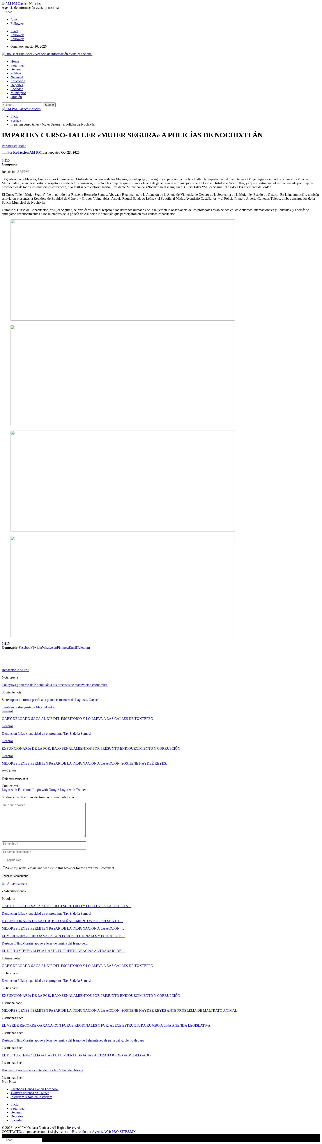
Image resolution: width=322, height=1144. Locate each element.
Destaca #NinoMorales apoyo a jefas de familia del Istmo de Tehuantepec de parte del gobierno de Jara (73, 1040)
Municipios (18, 93)
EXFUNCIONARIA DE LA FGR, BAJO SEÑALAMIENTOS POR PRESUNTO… (62, 921)
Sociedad (17, 89)
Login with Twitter (73, 790)
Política (16, 73)
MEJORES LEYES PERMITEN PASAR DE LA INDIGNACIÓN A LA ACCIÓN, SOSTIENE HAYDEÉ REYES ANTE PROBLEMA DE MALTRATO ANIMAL (119, 1010)
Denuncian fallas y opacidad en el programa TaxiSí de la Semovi (46, 913)
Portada (7, 146)
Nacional (17, 77)
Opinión (16, 97)
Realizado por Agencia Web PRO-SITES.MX (104, 1131)
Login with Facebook (17, 790)
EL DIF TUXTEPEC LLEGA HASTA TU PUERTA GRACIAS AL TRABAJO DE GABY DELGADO (76, 1055)
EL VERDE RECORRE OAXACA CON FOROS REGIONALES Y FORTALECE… (63, 936)
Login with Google (46, 790)
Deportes (17, 85)
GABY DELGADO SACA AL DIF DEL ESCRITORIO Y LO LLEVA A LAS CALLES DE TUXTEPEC (77, 966)
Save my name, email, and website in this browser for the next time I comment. (60, 868)
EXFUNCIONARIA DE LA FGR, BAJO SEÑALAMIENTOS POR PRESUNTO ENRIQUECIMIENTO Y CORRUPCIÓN (91, 995)
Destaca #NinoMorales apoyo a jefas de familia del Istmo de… (45, 943)
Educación (18, 81)
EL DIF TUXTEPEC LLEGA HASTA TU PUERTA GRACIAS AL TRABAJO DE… (63, 951)
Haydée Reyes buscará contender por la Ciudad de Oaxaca (42, 1070)
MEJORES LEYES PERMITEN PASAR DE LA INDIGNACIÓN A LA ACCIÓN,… (63, 928)
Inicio (14, 1104)
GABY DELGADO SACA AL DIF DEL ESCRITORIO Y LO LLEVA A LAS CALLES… (66, 906)
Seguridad (18, 65)
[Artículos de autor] (10, 666)
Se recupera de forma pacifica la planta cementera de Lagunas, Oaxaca (50, 700)
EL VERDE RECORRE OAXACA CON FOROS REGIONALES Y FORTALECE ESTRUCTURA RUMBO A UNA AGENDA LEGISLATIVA (106, 1025)
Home (15, 61)
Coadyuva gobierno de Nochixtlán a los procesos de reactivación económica (55, 685)
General (16, 69)
